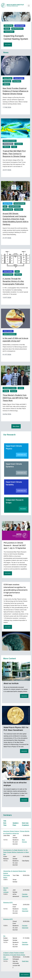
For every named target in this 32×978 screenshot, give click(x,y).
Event (5, 206)
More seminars (25, 974)
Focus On (7, 28)
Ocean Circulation (9, 31)
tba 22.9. (5, 888)
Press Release (16, 81)
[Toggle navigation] (28, 5)
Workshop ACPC (8, 902)
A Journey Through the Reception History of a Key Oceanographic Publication (13, 281)
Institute (21, 388)
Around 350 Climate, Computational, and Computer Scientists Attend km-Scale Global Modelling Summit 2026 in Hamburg (15, 219)
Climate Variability (19, 25)
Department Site (21, 454)
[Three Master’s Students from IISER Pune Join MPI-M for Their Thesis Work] (15, 375)
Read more (8, 44)
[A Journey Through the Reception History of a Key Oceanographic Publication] (15, 259)
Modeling (6, 391)
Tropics (14, 146)
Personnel (13, 391)
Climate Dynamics (8, 143)
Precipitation (18, 143)
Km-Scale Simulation (15, 206)
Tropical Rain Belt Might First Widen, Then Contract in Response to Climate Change (14, 153)
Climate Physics (7, 203)
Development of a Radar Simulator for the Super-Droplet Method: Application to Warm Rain (16, 852)
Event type (25, 823)
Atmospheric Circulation (10, 140)
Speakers (16, 823)
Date (4, 823)
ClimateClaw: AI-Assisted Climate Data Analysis (14, 872)
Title (4, 821)
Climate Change (8, 25)
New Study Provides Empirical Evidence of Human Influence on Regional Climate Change (15, 91)
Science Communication (9, 334)
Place (14, 825)
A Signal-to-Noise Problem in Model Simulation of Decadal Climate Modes (14, 954)
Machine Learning (8, 209)
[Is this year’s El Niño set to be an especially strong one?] (15, 318)
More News (16, 426)
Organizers (25, 825)
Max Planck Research (17, 28)
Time (4, 825)
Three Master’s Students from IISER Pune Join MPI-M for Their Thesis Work (15, 398)
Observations (7, 81)
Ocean (17, 271)
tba (4, 936)
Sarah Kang (25, 961)
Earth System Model (19, 203)
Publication (6, 84)
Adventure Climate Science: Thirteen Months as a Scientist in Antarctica (16, 832)
